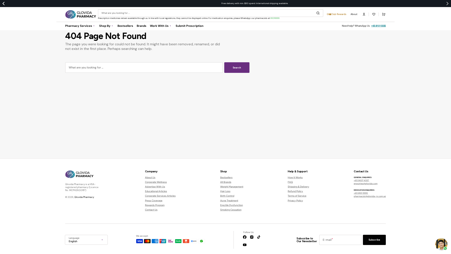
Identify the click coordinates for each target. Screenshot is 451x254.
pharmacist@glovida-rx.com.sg (370, 196)
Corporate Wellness (156, 182)
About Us (150, 177)
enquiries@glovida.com (366, 183)
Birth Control (227, 195)
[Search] (318, 13)
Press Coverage (153, 200)
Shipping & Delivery (298, 186)
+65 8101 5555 (378, 26)
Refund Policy (295, 191)
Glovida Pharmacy (84, 197)
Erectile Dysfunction (231, 205)
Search (237, 67)
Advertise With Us (155, 186)
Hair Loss (225, 191)
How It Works (295, 177)
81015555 (275, 18)
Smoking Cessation (231, 209)
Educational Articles (156, 191)
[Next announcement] (447, 3)
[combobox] (210, 13)
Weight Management (231, 186)
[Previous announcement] (3, 3)
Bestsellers (226, 177)
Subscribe (374, 239)
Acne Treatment (229, 200)
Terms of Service (297, 195)
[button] (364, 14)
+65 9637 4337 (361, 180)
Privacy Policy (295, 200)
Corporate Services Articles (160, 195)
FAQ (290, 182)
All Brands (225, 182)
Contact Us (151, 209)
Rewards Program (155, 205)
